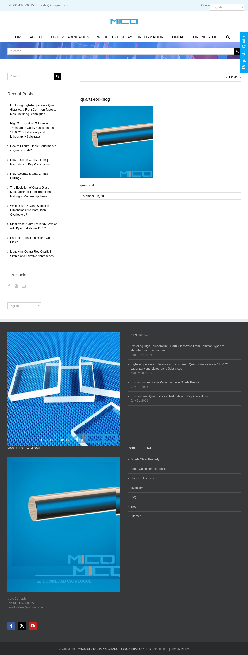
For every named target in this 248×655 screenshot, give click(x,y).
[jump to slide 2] (51, 440)
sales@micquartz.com (55, 5)
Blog (134, 506)
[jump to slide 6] (72, 440)
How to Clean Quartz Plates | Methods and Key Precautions (170, 396)
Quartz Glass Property (145, 459)
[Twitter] (22, 626)
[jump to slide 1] (46, 440)
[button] (228, 37)
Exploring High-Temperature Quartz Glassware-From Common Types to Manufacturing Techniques (33, 110)
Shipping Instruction (144, 478)
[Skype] (16, 286)
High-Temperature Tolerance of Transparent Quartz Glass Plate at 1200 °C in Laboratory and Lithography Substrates (181, 366)
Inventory (137, 487)
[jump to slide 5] (67, 440)
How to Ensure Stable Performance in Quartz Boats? (165, 382)
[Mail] (24, 286)
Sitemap (136, 516)
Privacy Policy (179, 649)
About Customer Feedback (148, 469)
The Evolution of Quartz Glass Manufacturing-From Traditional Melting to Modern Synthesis (31, 192)
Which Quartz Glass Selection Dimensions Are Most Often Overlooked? (29, 210)
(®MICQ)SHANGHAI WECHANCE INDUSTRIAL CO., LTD (113, 649)
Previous (235, 77)
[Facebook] (9, 286)
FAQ (133, 497)
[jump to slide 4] (62, 440)
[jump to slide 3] (56, 440)
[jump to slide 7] (78, 440)
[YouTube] (33, 626)
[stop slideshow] (83, 440)
